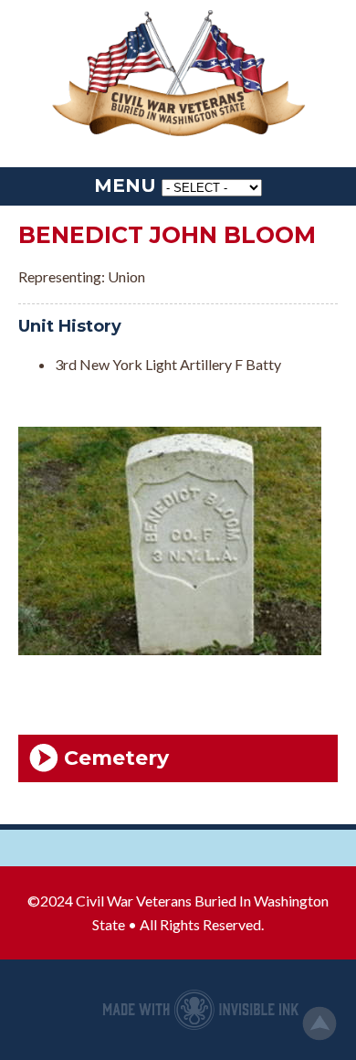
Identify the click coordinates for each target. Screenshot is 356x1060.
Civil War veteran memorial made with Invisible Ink (201, 1010)
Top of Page (319, 1023)
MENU (125, 185)
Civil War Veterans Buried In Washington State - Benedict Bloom (178, 74)
